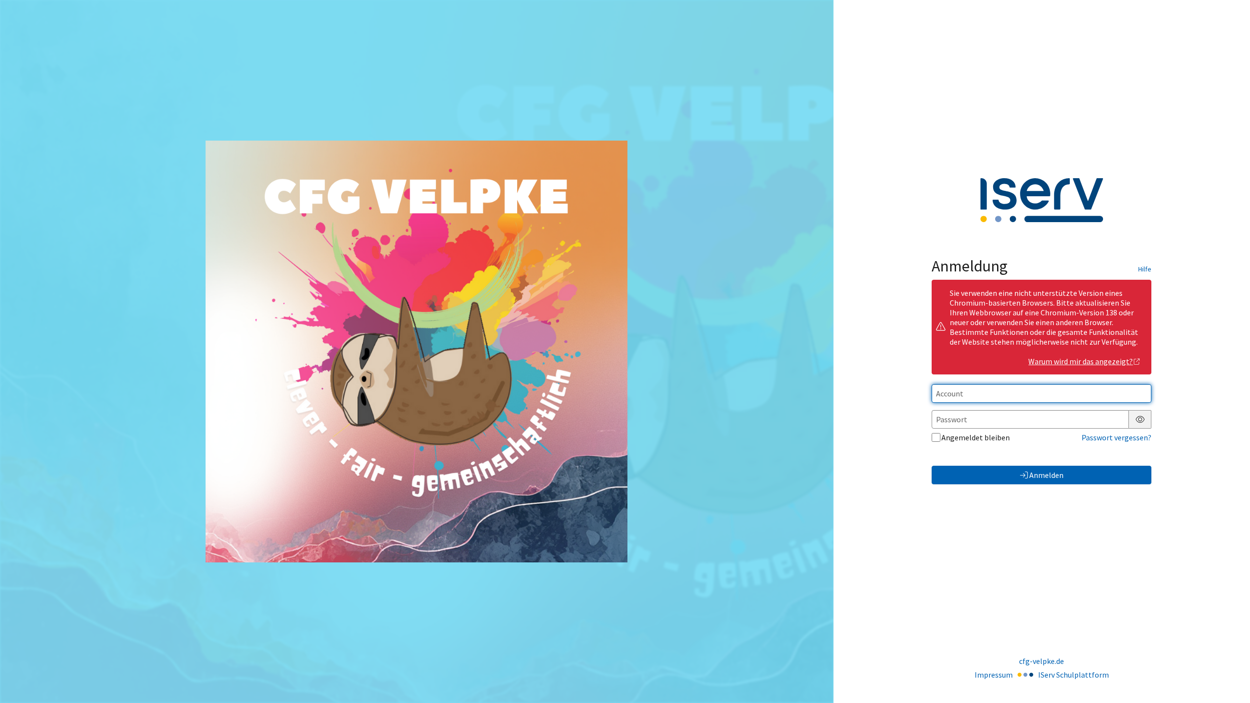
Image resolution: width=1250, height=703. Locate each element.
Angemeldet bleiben (975, 437)
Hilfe (1144, 269)
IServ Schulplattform (1073, 675)
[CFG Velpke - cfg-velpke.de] (417, 351)
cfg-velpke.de (1041, 661)
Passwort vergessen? (1116, 437)
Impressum (994, 675)
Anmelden (1046, 475)
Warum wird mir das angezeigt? (1080, 361)
